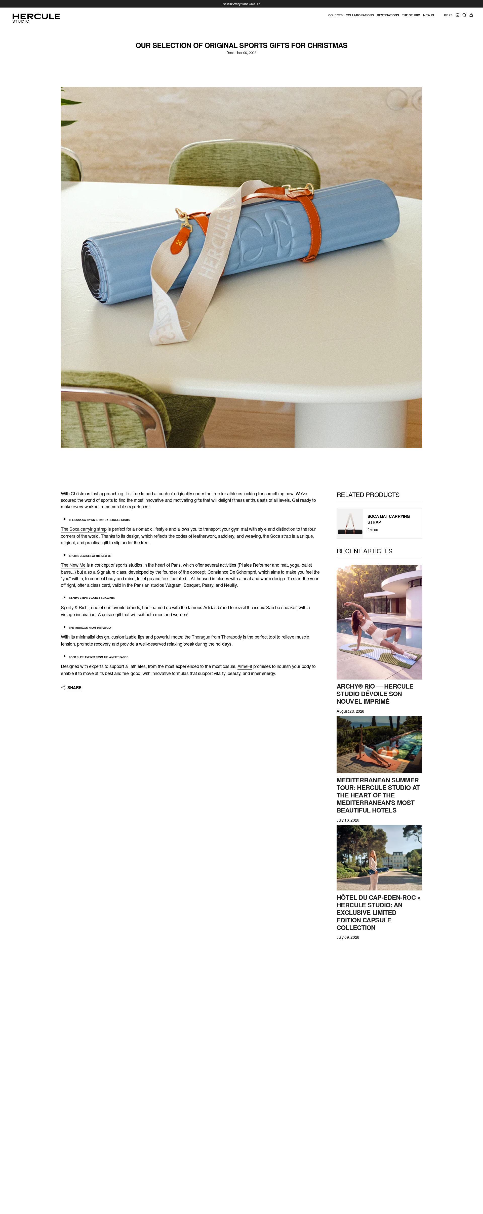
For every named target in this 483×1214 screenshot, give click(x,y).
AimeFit (244, 666)
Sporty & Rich (74, 607)
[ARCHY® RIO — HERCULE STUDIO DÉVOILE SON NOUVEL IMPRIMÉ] (379, 622)
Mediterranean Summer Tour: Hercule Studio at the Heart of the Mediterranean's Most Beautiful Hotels (378, 795)
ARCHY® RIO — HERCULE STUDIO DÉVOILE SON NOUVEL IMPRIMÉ (375, 694)
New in (227, 4)
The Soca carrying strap (84, 528)
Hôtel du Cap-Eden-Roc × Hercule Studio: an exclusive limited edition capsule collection (379, 912)
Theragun (201, 636)
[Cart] (471, 15)
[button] (335, 17)
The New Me (73, 564)
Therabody (231, 636)
